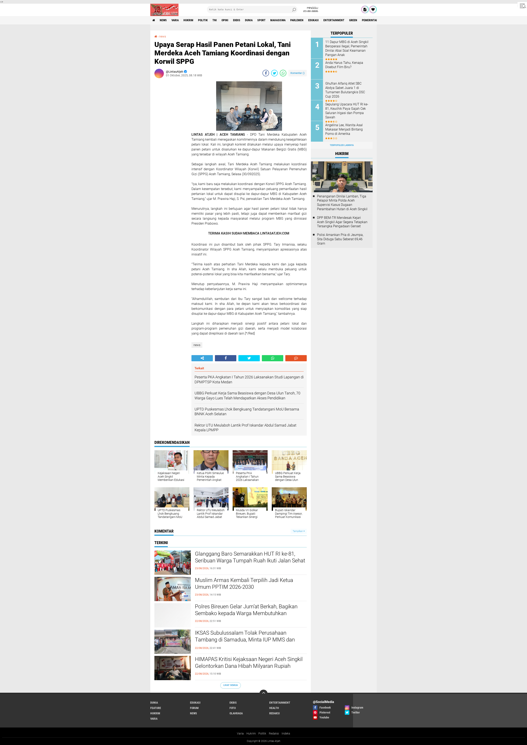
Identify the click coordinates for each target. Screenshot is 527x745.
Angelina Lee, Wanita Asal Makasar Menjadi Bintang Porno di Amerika (344, 129)
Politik (262, 733)
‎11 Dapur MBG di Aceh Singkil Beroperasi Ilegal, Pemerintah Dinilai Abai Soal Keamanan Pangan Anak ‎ (346, 48)
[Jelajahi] (522, 5)
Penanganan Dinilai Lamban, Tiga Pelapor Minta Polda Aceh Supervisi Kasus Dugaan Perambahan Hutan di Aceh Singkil (342, 202)
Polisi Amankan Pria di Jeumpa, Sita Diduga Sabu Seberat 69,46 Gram (340, 239)
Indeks (286, 733)
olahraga (236, 713)
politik (203, 20)
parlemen (296, 20)
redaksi (274, 713)
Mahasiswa (278, 20)
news (163, 20)
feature (155, 708)
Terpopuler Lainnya (342, 145)
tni (214, 20)
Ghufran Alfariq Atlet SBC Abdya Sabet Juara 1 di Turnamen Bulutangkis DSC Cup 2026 (345, 90)
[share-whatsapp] (283, 73)
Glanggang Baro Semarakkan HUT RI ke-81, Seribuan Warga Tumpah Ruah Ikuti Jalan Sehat (250, 557)
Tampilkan (298, 531)
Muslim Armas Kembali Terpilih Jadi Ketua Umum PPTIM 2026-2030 (244, 583)
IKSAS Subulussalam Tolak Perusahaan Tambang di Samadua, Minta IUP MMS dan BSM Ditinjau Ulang (245, 640)
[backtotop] (263, 694)
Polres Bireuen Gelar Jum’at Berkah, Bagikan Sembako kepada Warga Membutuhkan (246, 610)
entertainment (333, 20)
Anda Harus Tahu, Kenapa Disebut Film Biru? (344, 65)
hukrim (188, 20)
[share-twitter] (274, 73)
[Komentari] (296, 358)
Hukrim (251, 733)
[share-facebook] (265, 73)
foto (233, 708)
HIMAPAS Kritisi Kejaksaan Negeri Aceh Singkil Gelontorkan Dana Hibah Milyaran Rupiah (249, 662)
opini (225, 20)
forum (194, 708)
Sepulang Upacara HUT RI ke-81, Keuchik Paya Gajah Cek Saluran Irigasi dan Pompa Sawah (346, 110)
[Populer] (373, 9)
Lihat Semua (230, 685)
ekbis (236, 20)
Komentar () (297, 73)
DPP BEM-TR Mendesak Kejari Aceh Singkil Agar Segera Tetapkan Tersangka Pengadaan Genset (342, 222)
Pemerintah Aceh (373, 20)
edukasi (313, 20)
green (353, 20)
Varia (240, 733)
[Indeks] (365, 9)
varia (175, 20)
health (274, 708)
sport (261, 20)
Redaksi (274, 733)
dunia (249, 20)
